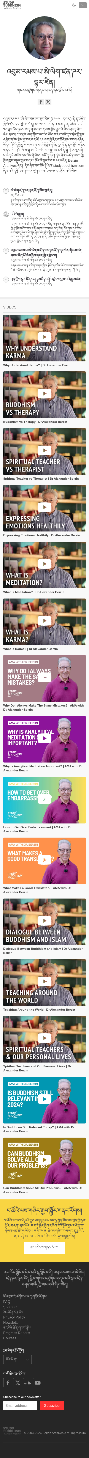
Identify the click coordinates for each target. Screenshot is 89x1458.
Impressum (78, 1433)
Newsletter (11, 1322)
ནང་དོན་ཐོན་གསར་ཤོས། (17, 1328)
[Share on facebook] (41, 102)
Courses (9, 1338)
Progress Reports (16, 1333)
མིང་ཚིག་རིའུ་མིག (13, 1312)
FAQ (6, 1302)
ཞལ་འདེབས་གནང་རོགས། (44, 1247)
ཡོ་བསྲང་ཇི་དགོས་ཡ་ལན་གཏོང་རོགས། (25, 1296)
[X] (48, 102)
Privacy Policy (14, 1317)
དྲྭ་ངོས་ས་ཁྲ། (10, 1307)
